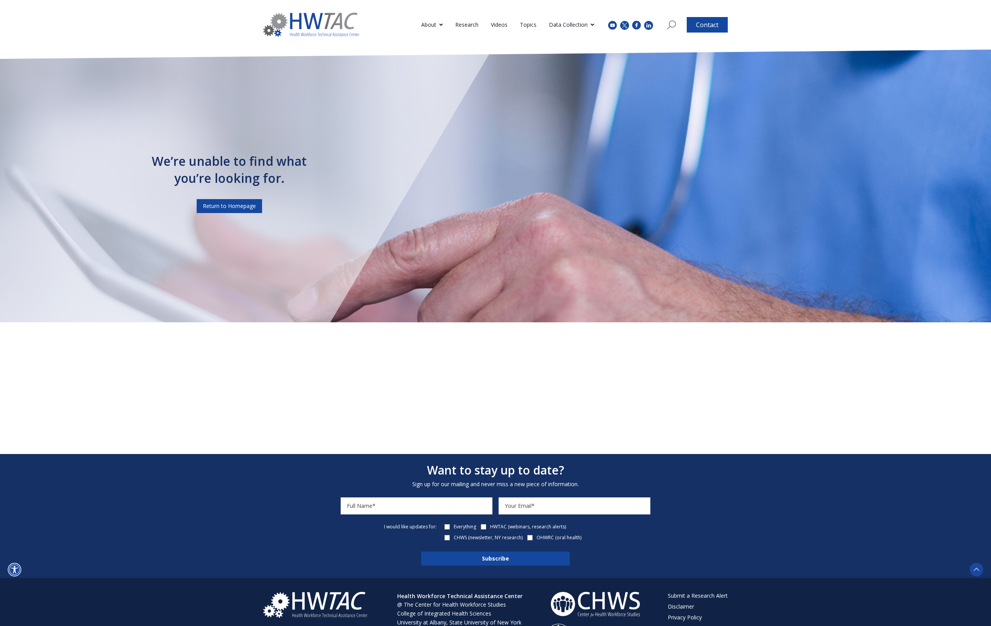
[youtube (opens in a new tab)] (612, 24)
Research (466, 24)
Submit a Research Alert (698, 595)
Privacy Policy (685, 617)
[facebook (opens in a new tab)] (636, 25)
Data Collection (568, 24)
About (428, 24)
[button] (14, 569)
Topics (528, 24)
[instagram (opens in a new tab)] (648, 24)
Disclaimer (681, 606)
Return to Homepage (229, 206)
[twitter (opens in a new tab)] (624, 24)
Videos (499, 24)
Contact (707, 25)
